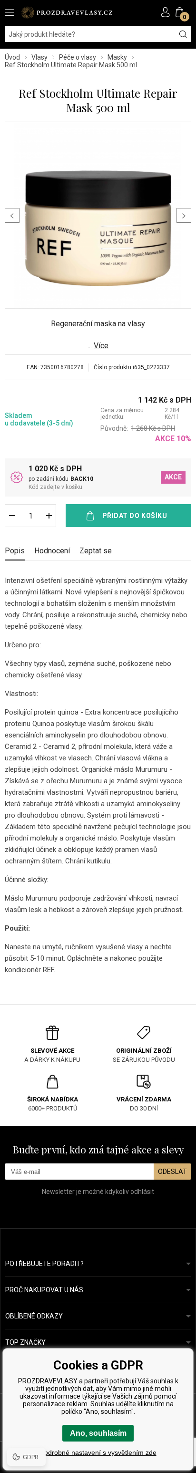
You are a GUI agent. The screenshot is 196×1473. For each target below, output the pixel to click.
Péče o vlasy (77, 57)
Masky (117, 57)
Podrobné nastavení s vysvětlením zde (98, 1452)
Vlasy (39, 57)
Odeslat (172, 1171)
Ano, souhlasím (98, 1433)
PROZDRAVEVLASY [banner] (66, 12)
